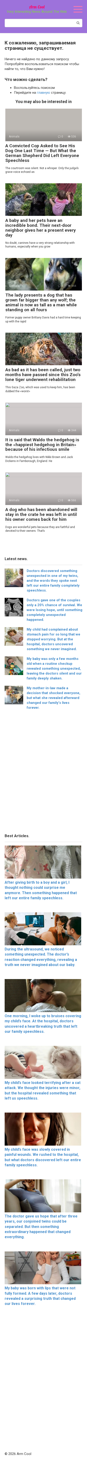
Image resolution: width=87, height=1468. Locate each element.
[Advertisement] (43, 773)
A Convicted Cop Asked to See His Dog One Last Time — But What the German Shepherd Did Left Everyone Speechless (42, 153)
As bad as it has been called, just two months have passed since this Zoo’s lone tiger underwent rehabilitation (43, 374)
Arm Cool (37, 7)
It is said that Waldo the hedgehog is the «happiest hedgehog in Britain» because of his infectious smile (42, 444)
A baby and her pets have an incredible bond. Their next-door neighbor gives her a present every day (40, 228)
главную (43, 92)
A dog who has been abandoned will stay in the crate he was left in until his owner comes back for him (41, 514)
